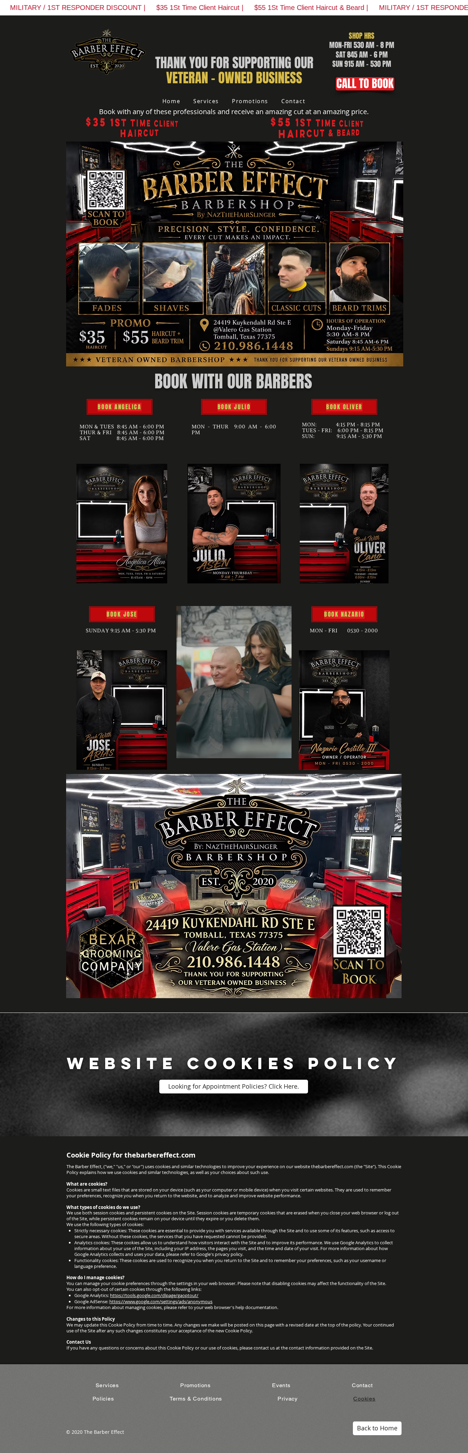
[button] (283, 750)
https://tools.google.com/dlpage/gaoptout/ (154, 1295)
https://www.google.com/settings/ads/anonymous (160, 1301)
